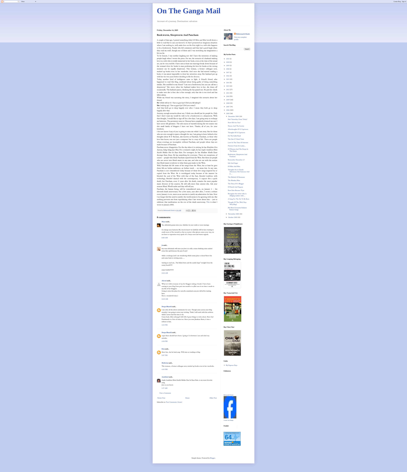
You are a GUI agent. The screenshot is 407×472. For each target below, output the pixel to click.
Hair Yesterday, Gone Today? (237, 119)
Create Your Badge (228, 420)
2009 (228, 100)
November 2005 (234, 214)
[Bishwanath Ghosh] (230, 418)
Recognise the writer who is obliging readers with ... (237, 195)
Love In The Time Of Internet (238, 142)
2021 (228, 59)
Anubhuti (165, 377)
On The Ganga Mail (188, 11)
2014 (228, 83)
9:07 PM (164, 355)
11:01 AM (165, 273)
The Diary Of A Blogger (236, 184)
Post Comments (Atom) (174, 402)
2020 (228, 62)
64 (228, 437)
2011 (228, 93)
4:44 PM (164, 325)
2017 (228, 72)
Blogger (212, 458)
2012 (228, 89)
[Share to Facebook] (193, 210)
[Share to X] (191, 210)
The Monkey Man (234, 180)
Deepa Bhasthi (167, 307)
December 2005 (233, 116)
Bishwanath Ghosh (243, 34)
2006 (228, 110)
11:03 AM (165, 299)
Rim (163, 349)
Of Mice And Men (234, 166)
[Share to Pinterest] (195, 210)
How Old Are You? (234, 123)
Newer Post (161, 398)
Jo (162, 245)
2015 (228, 79)
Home (187, 398)
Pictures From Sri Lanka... (237, 146)
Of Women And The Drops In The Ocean (238, 150)
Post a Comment (165, 393)
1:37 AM (164, 388)
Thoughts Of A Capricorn (236, 132)
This (208, 202)
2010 (228, 96)
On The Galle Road (234, 136)
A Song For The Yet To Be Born (238, 199)
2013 (228, 86)
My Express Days (231, 365)
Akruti (164, 281)
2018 (228, 69)
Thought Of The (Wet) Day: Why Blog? (237, 203)
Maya (164, 222)
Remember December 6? (236, 160)
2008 (228, 103)
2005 (228, 113)
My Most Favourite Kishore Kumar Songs (237, 209)
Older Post (213, 398)
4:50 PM (164, 341)
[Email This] (187, 210)
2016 (228, 76)
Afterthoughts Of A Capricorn (238, 129)
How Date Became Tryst (236, 190)
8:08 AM (165, 238)
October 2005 (233, 217)
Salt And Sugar (233, 163)
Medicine (165, 363)
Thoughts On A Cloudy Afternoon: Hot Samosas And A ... (238, 172)
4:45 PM (164, 369)
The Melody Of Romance (236, 177)
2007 (228, 107)
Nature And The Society (236, 126)
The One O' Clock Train (236, 139)
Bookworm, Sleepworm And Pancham (237, 155)
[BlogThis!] (189, 210)
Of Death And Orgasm (235, 187)
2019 (228, 66)
